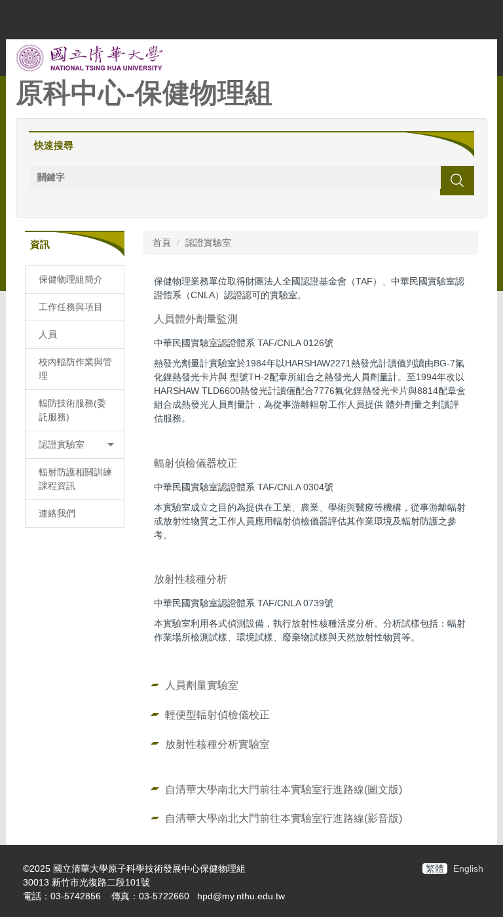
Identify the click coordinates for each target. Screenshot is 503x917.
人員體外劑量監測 (196, 318)
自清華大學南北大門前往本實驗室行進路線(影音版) (283, 818)
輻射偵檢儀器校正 (196, 463)
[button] (75, 444)
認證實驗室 (208, 242)
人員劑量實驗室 (201, 685)
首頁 (162, 242)
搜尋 (457, 180)
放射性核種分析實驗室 (217, 744)
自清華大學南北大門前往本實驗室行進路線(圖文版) (283, 789)
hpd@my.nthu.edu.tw (241, 896)
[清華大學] (89, 57)
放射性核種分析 (190, 579)
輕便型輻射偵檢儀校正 (217, 714)
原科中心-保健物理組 (144, 92)
